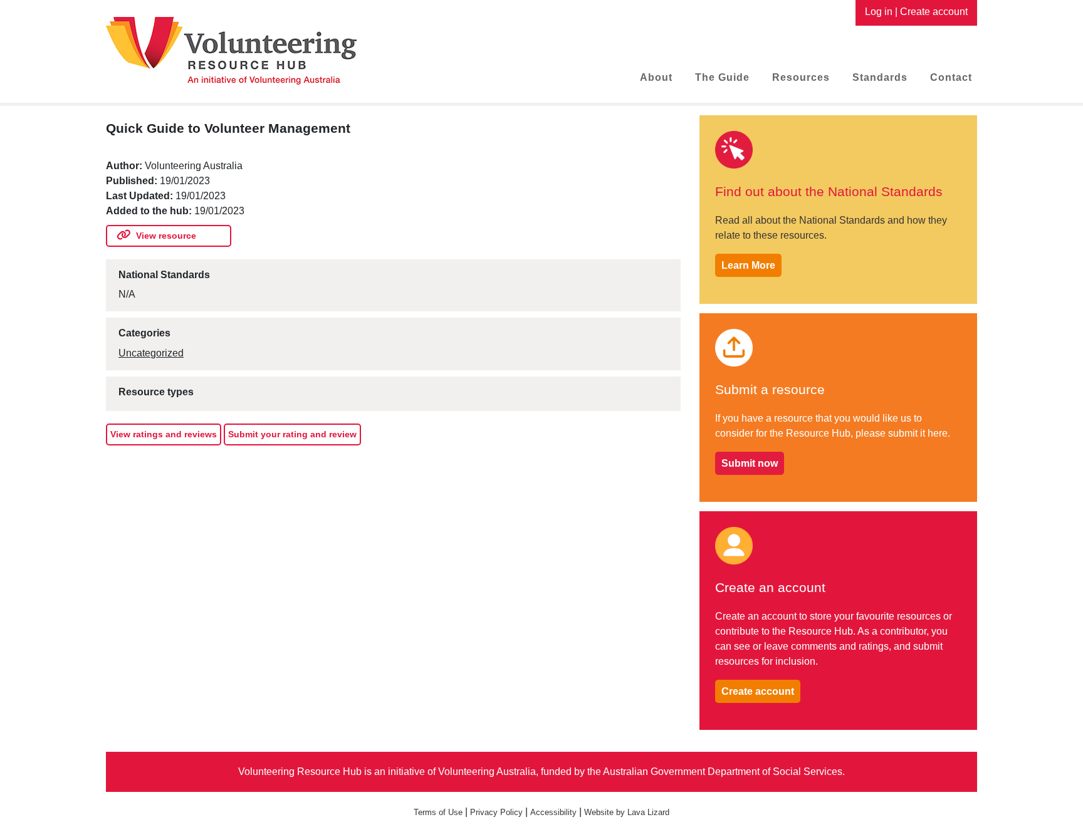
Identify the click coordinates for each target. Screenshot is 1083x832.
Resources (801, 77)
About (656, 77)
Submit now (749, 463)
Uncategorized (151, 353)
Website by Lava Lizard (626, 812)
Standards (880, 77)
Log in (878, 11)
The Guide (722, 77)
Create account (934, 11)
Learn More (748, 265)
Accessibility (553, 812)
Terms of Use (438, 812)
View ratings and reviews (163, 434)
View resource (166, 236)
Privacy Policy (496, 812)
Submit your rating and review (292, 434)
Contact (951, 77)
